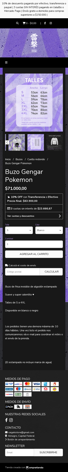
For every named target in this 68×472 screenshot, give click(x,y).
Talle (7, 225)
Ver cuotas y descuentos (20, 216)
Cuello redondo (36, 159)
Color (37, 225)
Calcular (52, 272)
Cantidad (9, 238)
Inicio (8, 159)
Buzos (19, 159)
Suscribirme (48, 452)
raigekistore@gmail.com (21, 432)
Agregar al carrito (34, 254)
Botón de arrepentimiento (21, 439)
